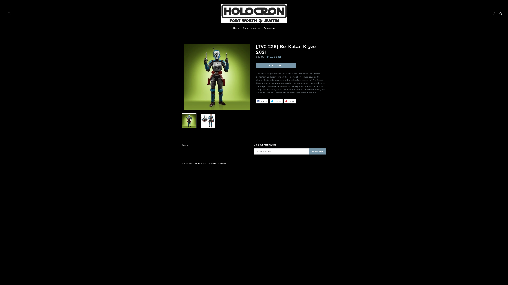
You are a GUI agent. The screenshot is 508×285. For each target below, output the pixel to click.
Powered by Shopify (217, 163)
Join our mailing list (265, 144)
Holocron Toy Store (197, 163)
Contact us (269, 28)
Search (185, 145)
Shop (245, 28)
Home (236, 28)
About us (255, 28)
